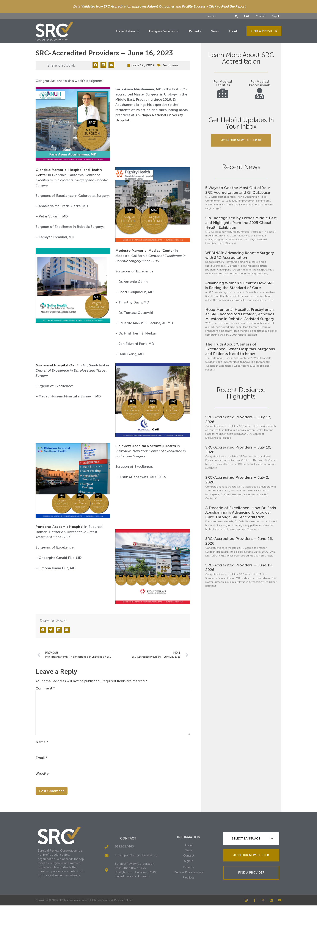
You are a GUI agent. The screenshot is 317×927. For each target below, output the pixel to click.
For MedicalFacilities (222, 83)
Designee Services (162, 31)
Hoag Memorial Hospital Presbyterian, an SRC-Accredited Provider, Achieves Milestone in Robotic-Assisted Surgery (240, 314)
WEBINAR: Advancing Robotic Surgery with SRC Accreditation (239, 255)
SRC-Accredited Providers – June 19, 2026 (239, 567)
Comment (45, 688)
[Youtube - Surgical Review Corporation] (279, 900)
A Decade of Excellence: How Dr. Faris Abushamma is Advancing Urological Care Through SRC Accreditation (240, 512)
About (233, 31)
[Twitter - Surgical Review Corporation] (263, 900)
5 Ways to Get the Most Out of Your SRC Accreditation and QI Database (237, 190)
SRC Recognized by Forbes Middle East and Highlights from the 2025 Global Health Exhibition (241, 223)
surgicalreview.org (78, 900)
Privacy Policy (122, 900)
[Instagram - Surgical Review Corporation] (246, 900)
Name (42, 742)
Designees (170, 65)
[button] (95, 65)
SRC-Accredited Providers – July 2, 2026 (237, 480)
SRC (61, 900)
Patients (195, 31)
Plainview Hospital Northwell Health (146, 446)
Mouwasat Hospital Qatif (57, 365)
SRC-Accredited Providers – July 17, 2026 (238, 419)
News (215, 31)
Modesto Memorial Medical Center (144, 251)
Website (42, 773)
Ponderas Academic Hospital (59, 527)
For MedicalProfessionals (259, 83)
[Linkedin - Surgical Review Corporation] (271, 900)
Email (41, 758)
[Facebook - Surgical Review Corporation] (254, 900)
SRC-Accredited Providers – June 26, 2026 (239, 541)
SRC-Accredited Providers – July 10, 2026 (238, 449)
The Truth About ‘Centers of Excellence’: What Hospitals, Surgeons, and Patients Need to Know (240, 349)
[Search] (236, 16)
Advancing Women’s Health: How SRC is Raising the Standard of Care (239, 285)
